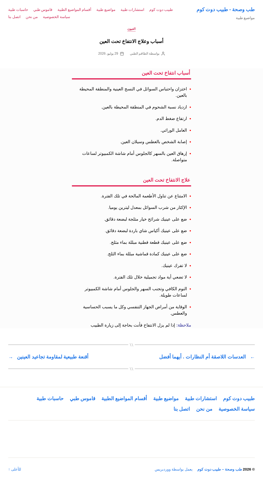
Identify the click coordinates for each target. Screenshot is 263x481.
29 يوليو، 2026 (108, 53)
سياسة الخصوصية (56, 17)
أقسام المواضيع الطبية (74, 10)
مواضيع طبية (105, 10)
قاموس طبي (43, 10)
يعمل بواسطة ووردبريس (174, 469)
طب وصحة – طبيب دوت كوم (219, 469)
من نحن (32, 17)
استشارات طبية (132, 10)
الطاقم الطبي (139, 53)
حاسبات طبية (18, 10)
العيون (131, 28)
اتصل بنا (14, 17)
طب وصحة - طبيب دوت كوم (226, 9)
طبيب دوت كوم (161, 10)
